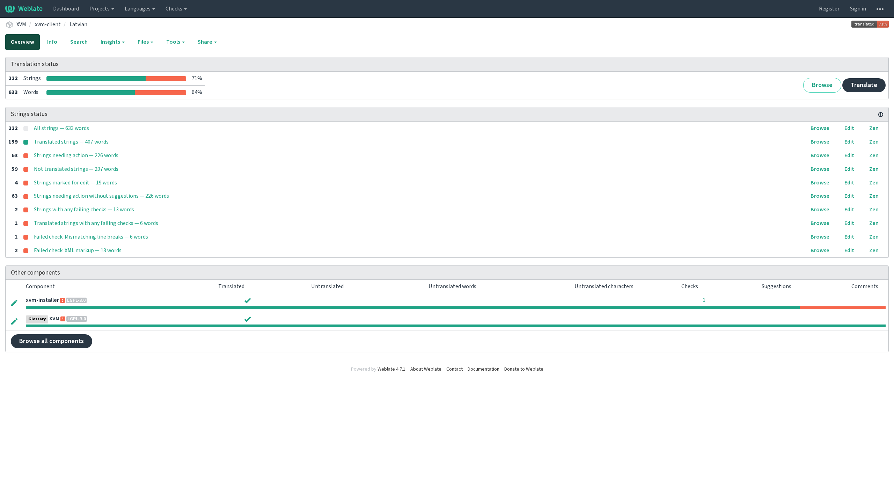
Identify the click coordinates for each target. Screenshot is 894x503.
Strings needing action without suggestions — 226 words (101, 196)
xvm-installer (42, 300)
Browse (822, 85)
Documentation (483, 369)
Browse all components (51, 341)
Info (52, 42)
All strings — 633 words (61, 128)
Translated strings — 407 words (71, 142)
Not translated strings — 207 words (76, 169)
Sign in (858, 9)
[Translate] (14, 302)
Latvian (78, 24)
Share (205, 42)
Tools (173, 42)
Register (829, 9)
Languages (138, 9)
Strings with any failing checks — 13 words (84, 209)
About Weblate (425, 369)
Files (144, 42)
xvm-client (48, 24)
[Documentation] (880, 114)
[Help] (880, 8)
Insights (111, 42)
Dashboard (66, 9)
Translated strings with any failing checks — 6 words (96, 223)
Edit (849, 128)
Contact (454, 369)
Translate (864, 85)
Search (79, 42)
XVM (21, 24)
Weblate (30, 9)
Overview (22, 42)
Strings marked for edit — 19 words (75, 183)
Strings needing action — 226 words (76, 155)
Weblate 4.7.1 (391, 369)
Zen (874, 128)
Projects (100, 9)
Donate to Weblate (523, 369)
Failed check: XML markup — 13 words (78, 250)
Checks (174, 9)
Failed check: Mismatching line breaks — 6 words (91, 237)
